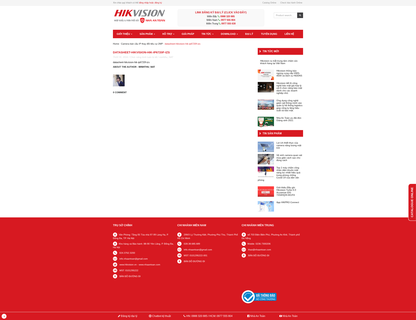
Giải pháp (188, 34)
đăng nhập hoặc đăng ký (150, 2)
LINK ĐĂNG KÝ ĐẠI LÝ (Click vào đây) (221, 12)
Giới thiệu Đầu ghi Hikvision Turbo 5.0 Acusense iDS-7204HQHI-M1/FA (286, 191)
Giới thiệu (124, 34)
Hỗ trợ (167, 34)
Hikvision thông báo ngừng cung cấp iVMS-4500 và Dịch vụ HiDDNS (289, 73)
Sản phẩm (146, 34)
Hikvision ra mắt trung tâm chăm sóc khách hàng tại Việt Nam (279, 62)
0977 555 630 (228, 23)
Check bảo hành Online (291, 2)
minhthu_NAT (166, 57)
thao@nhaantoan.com (259, 249)
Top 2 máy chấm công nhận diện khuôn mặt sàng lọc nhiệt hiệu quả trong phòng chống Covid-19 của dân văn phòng (279, 174)
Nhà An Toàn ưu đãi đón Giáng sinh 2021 (288, 119)
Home (116, 43)
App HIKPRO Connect (287, 202)
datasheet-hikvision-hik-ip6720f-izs (131, 62)
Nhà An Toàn (257, 316)
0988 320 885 (227, 16)
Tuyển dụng (269, 34)
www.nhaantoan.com (149, 264)
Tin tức (207, 34)
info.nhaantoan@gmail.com (133, 258)
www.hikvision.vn (128, 264)
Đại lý (249, 34)
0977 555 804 (228, 20)
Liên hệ (289, 34)
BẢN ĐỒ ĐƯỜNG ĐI (130, 276)
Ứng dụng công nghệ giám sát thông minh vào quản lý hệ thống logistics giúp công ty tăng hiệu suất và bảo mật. (289, 105)
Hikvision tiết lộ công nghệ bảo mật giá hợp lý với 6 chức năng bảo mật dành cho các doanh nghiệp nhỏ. (289, 88)
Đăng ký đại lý (128, 316)
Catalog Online (269, 2)
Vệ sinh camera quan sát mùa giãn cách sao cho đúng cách (289, 157)
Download (228, 34)
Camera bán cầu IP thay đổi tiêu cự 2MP (142, 43)
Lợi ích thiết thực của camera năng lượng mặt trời (288, 145)
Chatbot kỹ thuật (161, 316)
